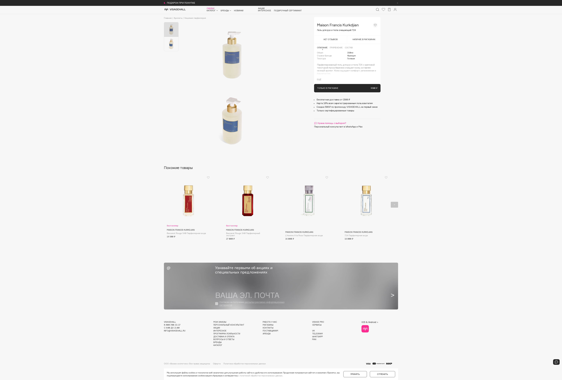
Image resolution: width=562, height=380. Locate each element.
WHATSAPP (317, 337)
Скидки (210, 8)
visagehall (170, 322)
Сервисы (317, 325)
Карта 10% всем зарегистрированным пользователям (345, 103)
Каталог (217, 345)
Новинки (238, 11)
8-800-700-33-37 (172, 325)
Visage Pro (318, 322)
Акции (261, 8)
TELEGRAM (317, 334)
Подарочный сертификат (288, 11)
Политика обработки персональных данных (244, 363)
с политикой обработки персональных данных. (260, 375)
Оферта (217, 363)
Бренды (217, 342)
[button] (167, 205)
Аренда (267, 334)
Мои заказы (219, 322)
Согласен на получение (252, 303)
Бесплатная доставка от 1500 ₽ (333, 99)
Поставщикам (270, 331)
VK (313, 331)
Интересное (264, 11)
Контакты (268, 328)
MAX (314, 339)
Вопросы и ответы (223, 339)
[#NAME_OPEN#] (556, 362)
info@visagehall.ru (174, 331)
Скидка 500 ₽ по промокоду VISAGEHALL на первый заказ (347, 106)
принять (355, 374)
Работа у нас (270, 322)
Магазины (268, 325)
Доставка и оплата (223, 337)
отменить (382, 374)
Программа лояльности (226, 334)
